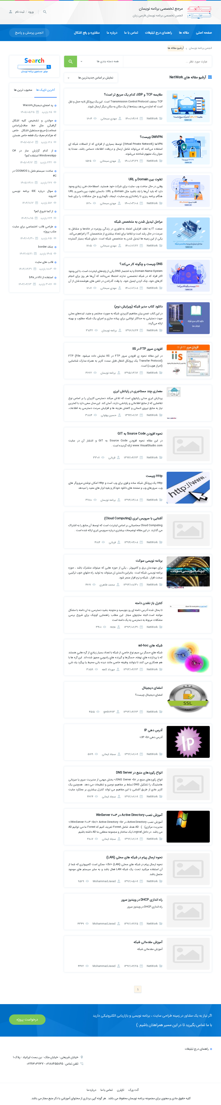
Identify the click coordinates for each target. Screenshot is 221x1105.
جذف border (45, 247)
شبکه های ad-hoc (150, 645)
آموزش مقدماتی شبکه (148, 942)
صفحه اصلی (204, 32)
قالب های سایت (44, 262)
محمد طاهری (107, 585)
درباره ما (112, 32)
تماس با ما (131, 32)
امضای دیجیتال (152, 687)
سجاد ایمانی (109, 754)
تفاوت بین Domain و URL (146, 179)
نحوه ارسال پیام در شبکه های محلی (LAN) (134, 857)
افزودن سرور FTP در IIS (147, 348)
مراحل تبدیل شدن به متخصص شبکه (138, 221)
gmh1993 (109, 712)
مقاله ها (184, 32)
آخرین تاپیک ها (45, 90)
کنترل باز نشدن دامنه (149, 603)
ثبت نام (19, 12)
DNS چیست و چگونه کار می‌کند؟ (141, 264)
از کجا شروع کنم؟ (43, 211)
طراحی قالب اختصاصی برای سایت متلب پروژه (34, 229)
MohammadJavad (104, 881)
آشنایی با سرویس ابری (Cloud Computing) (133, 518)
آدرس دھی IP (153, 730)
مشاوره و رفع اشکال (87, 32)
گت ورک (133, 1090)
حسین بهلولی (109, 415)
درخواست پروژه (27, 1019)
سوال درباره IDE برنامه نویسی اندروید (34, 193)
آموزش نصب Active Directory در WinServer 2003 (129, 815)
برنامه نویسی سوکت (149, 560)
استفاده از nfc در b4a (41, 277)
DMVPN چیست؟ (151, 137)
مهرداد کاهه (108, 669)
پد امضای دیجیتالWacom (38, 105)
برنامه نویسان (109, 330)
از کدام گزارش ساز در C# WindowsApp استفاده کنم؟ (34, 153)
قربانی (112, 457)
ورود (31, 12)
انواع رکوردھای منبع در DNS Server (139, 772)
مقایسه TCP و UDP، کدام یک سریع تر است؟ (133, 94)
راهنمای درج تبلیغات (158, 32)
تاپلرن (120, 1090)
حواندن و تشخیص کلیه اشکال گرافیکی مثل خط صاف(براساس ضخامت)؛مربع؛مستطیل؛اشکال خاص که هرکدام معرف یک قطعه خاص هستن (34, 128)
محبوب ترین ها (23, 90)
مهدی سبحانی (109, 118)
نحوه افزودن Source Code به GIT (140, 433)
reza (113, 627)
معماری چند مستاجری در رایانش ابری (138, 391)
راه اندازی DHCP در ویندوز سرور (142, 899)
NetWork (152, 118)
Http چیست (154, 476)
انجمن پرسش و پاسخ (29, 32)
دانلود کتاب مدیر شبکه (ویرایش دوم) (138, 306)
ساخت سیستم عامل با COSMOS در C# (34, 173)
